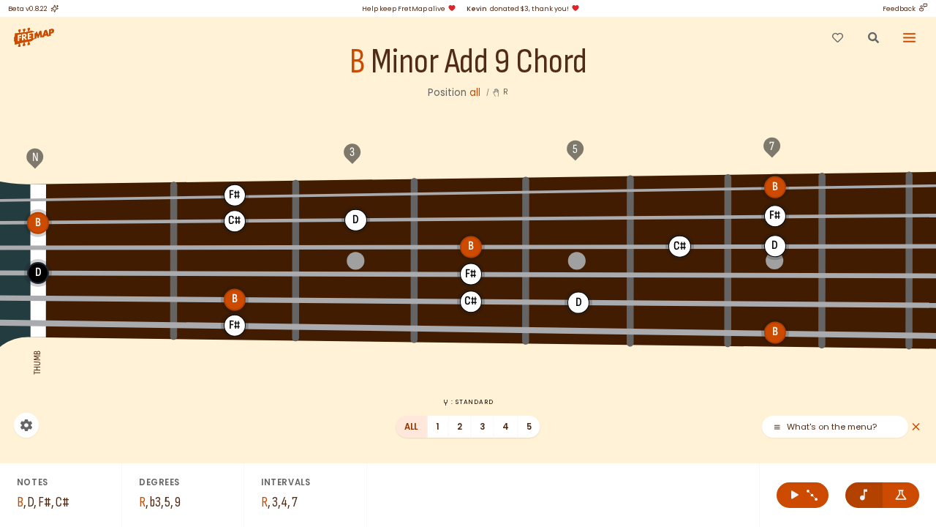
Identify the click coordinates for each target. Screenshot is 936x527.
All (411, 427)
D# (471, 219)
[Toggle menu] (909, 37)
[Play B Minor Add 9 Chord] (803, 495)
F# (235, 194)
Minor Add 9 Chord (479, 63)
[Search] (873, 37)
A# (679, 188)
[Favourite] (837, 37)
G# (471, 191)
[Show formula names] (901, 495)
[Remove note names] (864, 495)
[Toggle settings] (26, 425)
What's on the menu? (832, 427)
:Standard (472, 401)
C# (234, 221)
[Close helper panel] (916, 427)
